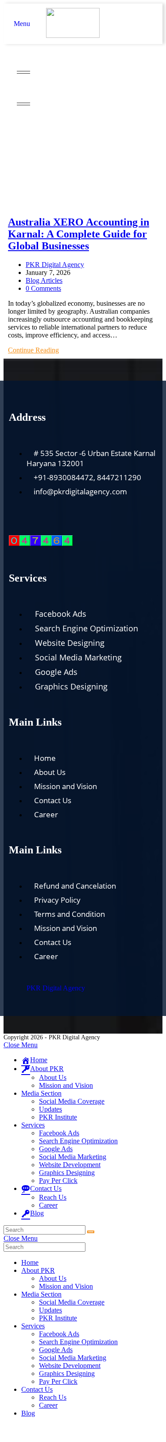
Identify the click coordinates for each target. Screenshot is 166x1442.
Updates (50, 1109)
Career (48, 1205)
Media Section (41, 1093)
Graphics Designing (67, 1172)
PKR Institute (58, 1117)
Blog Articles (44, 280)
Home (16, 118)
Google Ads (56, 1149)
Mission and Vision (66, 1085)
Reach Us (52, 1197)
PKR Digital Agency (55, 264)
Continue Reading (33, 350)
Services (33, 1125)
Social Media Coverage (71, 1101)
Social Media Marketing (72, 1156)
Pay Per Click (58, 1180)
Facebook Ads (59, 1133)
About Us (52, 1077)
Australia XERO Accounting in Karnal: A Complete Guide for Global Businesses (78, 234)
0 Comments (43, 288)
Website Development (69, 1164)
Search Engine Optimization (78, 1141)
